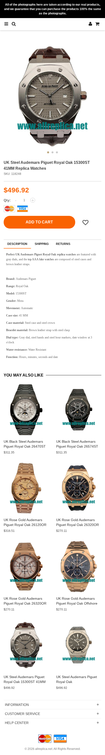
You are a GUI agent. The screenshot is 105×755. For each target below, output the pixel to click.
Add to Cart (39, 222)
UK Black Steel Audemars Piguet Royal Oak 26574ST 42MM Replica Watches (77, 446)
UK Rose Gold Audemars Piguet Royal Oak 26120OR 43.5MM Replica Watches (25, 525)
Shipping (42, 244)
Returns (63, 244)
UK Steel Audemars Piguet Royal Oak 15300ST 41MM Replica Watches (25, 682)
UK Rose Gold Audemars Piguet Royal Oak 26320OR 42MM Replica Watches (77, 525)
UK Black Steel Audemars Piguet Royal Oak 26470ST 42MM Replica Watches (25, 446)
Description (17, 244)
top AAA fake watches (41, 259)
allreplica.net (43, 749)
